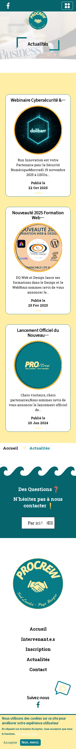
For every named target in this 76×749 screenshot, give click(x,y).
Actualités (38, 659)
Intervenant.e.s (38, 639)
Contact (38, 669)
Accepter (10, 742)
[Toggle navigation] (67, 6)
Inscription (38, 649)
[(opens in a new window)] (8, 5)
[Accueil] (38, 20)
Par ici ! (35, 523)
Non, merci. (30, 742)
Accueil (10, 448)
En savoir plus (27, 733)
